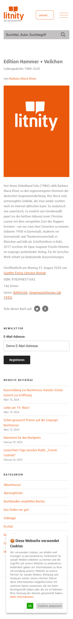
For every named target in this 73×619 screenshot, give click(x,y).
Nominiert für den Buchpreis (22, 437)
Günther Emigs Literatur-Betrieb (25, 273)
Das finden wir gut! (16, 509)
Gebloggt (10, 518)
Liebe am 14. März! (16, 407)
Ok (30, 606)
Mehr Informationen (21, 596)
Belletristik (20, 292)
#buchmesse (12, 485)
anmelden (45, 15)
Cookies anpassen (49, 606)
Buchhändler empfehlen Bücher (24, 501)
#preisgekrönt (13, 493)
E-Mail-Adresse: (14, 336)
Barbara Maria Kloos (22, 78)
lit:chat (8, 526)
